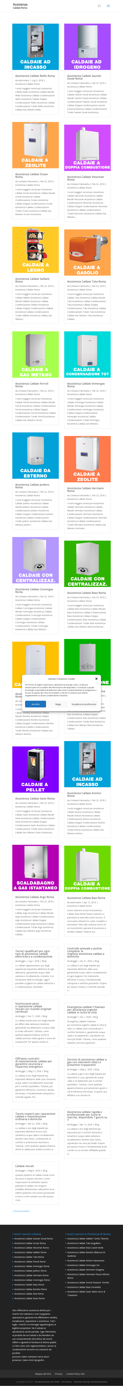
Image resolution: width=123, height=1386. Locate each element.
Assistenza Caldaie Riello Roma (35, 76)
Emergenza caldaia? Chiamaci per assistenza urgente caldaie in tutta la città (86, 1009)
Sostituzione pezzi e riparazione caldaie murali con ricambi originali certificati (33, 1007)
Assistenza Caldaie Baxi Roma (86, 898)
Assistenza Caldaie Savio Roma (35, 798)
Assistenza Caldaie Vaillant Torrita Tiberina (87, 1238)
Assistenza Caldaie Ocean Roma (31, 175)
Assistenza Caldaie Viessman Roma (85, 178)
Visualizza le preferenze (84, 704)
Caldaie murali (24, 1166)
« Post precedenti (20, 1211)
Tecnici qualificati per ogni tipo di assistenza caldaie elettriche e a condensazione (33, 953)
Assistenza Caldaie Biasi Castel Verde (85, 1247)
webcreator (23, 80)
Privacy (58, 1373)
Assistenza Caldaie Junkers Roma (32, 486)
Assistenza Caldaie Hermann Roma (85, 489)
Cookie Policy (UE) (75, 1373)
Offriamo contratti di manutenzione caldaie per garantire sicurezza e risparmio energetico (33, 1062)
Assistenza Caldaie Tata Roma (86, 281)
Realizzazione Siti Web (47, 1381)
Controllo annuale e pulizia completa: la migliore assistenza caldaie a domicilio (85, 952)
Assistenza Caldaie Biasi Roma (86, 593)
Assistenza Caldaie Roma (27, 84)
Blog (44, 961)
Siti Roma (67, 1381)
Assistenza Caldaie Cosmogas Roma (34, 590)
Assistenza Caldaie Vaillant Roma (32, 280)
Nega (58, 704)
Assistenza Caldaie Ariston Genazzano (85, 1260)
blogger (22, 961)
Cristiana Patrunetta (28, 181)
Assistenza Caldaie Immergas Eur (83, 1265)
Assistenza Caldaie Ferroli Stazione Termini (88, 1282)
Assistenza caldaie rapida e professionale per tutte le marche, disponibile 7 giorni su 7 (87, 1116)
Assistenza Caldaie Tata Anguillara (83, 1243)
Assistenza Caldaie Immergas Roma (86, 385)
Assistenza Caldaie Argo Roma (34, 897)
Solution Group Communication (90, 1381)
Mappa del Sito (43, 1373)
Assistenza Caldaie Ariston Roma (84, 794)
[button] (96, 678)
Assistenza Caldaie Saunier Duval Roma (84, 77)
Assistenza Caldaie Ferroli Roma (31, 385)
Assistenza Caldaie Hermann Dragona (85, 1269)
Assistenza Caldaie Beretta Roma (30, 1289)
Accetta (35, 704)
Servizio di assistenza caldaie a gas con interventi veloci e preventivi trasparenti (87, 1062)
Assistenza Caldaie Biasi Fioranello (84, 1287)
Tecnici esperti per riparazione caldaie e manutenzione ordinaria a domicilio (35, 1116)
